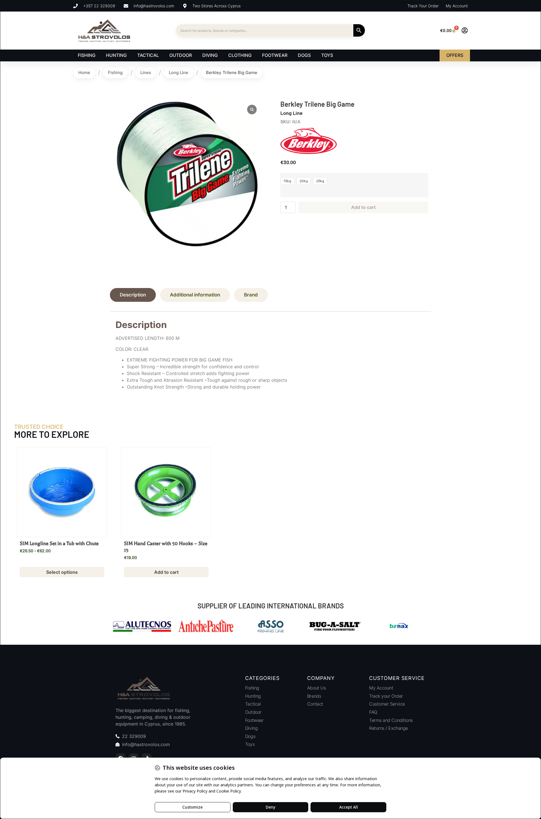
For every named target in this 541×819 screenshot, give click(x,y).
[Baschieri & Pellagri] (411, 627)
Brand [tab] (251, 295)
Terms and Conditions (391, 720)
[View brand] (308, 152)
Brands (314, 696)
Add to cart (363, 207)
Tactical (253, 704)
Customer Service (387, 704)
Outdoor (253, 712)
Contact (315, 704)
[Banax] (347, 627)
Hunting (253, 696)
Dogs (250, 736)
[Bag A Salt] (283, 627)
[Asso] (219, 627)
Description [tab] (133, 295)
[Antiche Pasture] (154, 627)
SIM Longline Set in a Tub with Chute (59, 543)
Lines (145, 72)
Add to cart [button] (166, 572)
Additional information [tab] (195, 295)
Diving (251, 728)
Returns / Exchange (388, 728)
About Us (316, 688)
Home (84, 72)
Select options (62, 572)
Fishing (115, 72)
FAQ (373, 712)
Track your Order (386, 696)
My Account (381, 688)
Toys (249, 744)
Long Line (178, 72)
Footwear (254, 720)
